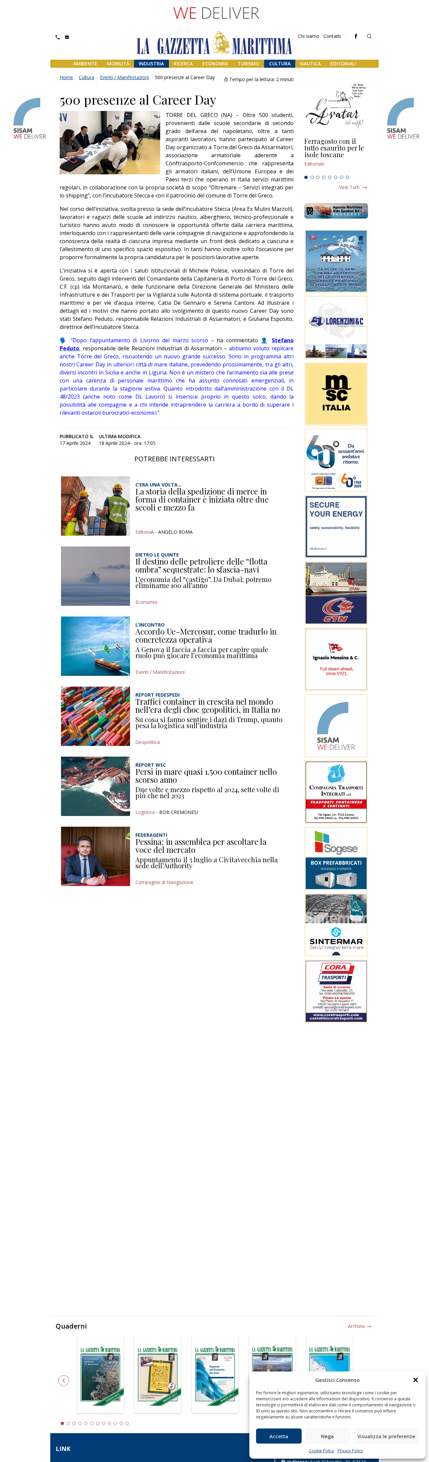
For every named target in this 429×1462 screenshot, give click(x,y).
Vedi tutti (349, 187)
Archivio (356, 1326)
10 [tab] (115, 1423)
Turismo (248, 63)
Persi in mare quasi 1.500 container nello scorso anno (206, 775)
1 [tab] (306, 177)
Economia (215, 63)
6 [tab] (335, 177)
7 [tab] (341, 177)
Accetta (278, 1436)
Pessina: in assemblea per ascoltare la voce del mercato (200, 845)
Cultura (280, 63)
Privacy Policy (350, 1451)
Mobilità (118, 63)
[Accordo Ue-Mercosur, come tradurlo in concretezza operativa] (95, 646)
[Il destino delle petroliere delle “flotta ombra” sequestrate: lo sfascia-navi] (95, 576)
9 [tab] (109, 1423)
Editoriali (343, 63)
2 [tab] (312, 177)
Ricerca (183, 63)
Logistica (145, 812)
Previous (63, 1380)
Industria (151, 63)
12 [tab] (127, 1423)
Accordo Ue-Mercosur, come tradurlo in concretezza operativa (206, 635)
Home (66, 77)
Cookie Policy (321, 1451)
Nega (327, 1436)
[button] (415, 1380)
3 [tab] (318, 177)
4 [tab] (323, 177)
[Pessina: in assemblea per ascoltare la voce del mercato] (95, 856)
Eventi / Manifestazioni (124, 77)
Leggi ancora (336, 155)
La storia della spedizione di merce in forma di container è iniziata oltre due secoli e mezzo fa (202, 499)
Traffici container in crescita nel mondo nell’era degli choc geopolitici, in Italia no (207, 705)
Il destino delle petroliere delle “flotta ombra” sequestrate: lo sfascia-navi (201, 565)
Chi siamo (308, 36)
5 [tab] (329, 177)
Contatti (332, 36)
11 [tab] (121, 1423)
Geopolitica (147, 742)
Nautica (310, 63)
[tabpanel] (336, 155)
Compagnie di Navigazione (164, 882)
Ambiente (85, 63)
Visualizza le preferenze (386, 1436)
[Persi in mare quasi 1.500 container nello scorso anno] (95, 786)
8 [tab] (347, 177)
